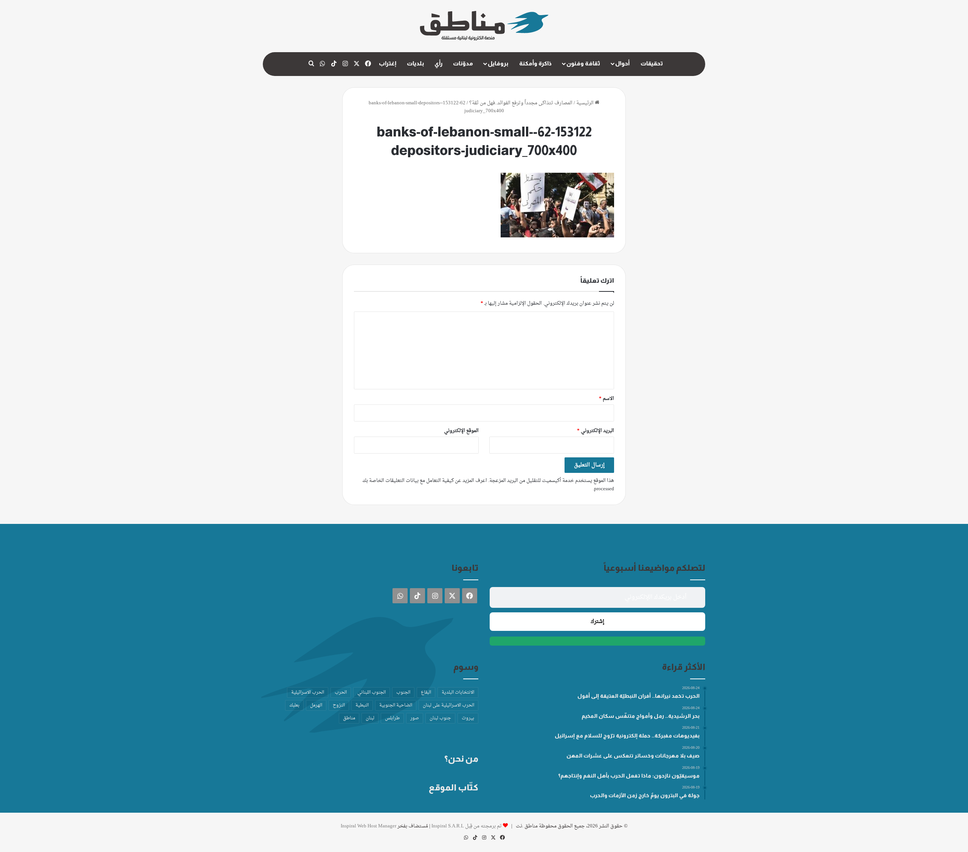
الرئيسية (585, 103)
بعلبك (294, 705)
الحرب (341, 692)
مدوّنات (463, 63)
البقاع (426, 692)
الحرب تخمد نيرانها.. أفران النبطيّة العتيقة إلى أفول (638, 696)
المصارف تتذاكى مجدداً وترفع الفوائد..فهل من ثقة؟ (520, 103)
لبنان (370, 718)
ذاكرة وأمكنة (535, 63)
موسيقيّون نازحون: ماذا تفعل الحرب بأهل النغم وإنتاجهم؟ (629, 776)
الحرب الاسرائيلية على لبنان (448, 705)
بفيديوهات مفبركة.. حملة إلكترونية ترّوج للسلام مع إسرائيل (627, 736)
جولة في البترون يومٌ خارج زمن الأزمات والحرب (645, 795)
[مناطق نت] (484, 26)
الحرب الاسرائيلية (307, 692)
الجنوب (403, 692)
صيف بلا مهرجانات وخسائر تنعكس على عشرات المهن (633, 756)
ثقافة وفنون (583, 63)
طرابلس (392, 718)
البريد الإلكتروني (595, 430)
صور (414, 718)
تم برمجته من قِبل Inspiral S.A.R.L (466, 826)
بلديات (415, 63)
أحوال (622, 63)
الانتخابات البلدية (458, 692)
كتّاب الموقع (453, 787)
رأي (438, 63)
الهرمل (316, 705)
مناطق (349, 718)
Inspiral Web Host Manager (368, 826)
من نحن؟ (461, 759)
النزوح (339, 705)
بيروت (468, 718)
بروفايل (498, 63)
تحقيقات (652, 63)
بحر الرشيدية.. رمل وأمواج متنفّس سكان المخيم (641, 716)
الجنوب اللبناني (371, 692)
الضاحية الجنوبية (395, 705)
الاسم (606, 398)
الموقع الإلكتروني (461, 430)
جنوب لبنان (440, 718)
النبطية (362, 705)
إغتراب (387, 63)
